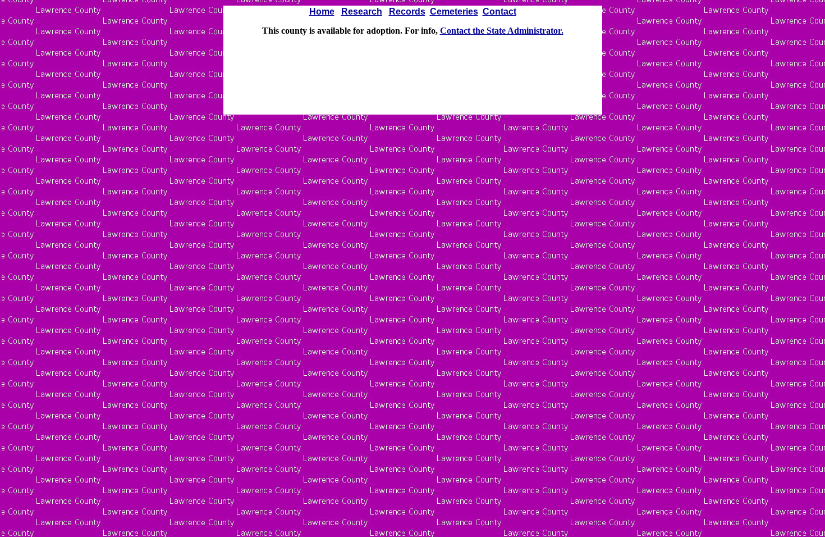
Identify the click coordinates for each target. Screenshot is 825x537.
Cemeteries (454, 11)
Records (407, 11)
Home (321, 11)
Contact (499, 11)
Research (361, 11)
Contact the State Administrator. (501, 30)
